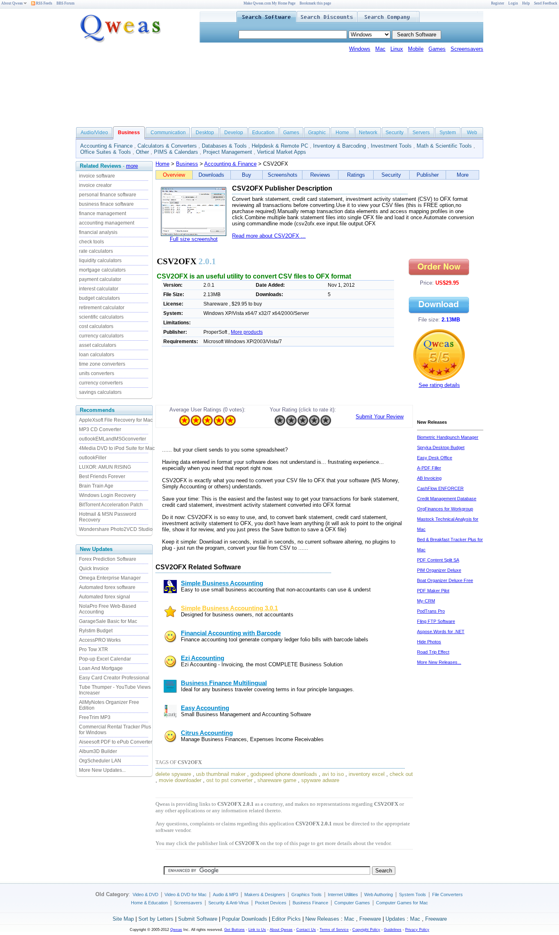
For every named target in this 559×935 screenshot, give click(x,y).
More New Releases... (439, 662)
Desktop (205, 132)
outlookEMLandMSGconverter (112, 439)
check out (401, 774)
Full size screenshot (194, 239)
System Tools (412, 894)
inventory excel (367, 774)
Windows (359, 49)
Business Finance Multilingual (224, 683)
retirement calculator (101, 307)
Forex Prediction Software (107, 559)
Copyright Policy (366, 930)
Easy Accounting (205, 708)
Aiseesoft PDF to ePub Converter (115, 742)
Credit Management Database (446, 498)
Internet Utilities (343, 894)
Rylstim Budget (96, 631)
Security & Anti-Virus (228, 902)
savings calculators (100, 392)
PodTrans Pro (431, 611)
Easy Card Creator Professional (114, 678)
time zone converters (102, 364)
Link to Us (257, 930)
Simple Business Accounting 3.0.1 (229, 608)
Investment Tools (391, 146)
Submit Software (197, 919)
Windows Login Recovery (107, 495)
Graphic (317, 132)
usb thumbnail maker (221, 774)
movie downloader (180, 780)
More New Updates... (102, 770)
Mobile (416, 49)
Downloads (211, 175)
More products (247, 332)
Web (472, 132)
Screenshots (283, 175)
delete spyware (173, 774)
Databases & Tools (224, 146)
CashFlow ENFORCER (440, 488)
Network (368, 132)
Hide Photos (429, 641)
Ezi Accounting (202, 658)
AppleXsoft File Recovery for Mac (116, 420)
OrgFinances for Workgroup (445, 508)
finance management (102, 213)
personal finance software (107, 195)
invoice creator (95, 185)
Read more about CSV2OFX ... (269, 236)
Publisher (428, 175)
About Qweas (12, 3)
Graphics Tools (306, 894)
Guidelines (392, 930)
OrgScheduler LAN (100, 761)
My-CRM (426, 600)
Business (187, 164)
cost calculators (96, 326)
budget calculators (99, 298)
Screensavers (467, 49)
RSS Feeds (43, 3)
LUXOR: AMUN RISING (105, 467)
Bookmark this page (315, 3)
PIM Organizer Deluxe (439, 570)
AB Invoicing (429, 478)
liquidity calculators (100, 260)
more (132, 166)
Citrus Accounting (207, 733)
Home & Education (149, 902)
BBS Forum (65, 3)
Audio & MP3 (225, 894)
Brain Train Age (96, 486)
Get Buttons (234, 930)
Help (526, 3)
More (463, 175)
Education (263, 132)
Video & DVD (145, 894)
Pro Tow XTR (93, 649)
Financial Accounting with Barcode (231, 633)
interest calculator (98, 289)
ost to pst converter (229, 780)
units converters (96, 373)
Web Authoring (378, 894)
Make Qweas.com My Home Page (269, 3)
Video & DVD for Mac (186, 894)
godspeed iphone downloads (283, 774)
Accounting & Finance (106, 146)
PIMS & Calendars (176, 152)
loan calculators (96, 354)
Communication (168, 132)
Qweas (176, 930)
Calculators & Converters (167, 146)
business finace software (106, 204)
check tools (91, 242)
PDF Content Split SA (438, 559)
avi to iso (333, 774)
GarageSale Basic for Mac (108, 621)
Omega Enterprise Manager (110, 578)
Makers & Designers (264, 894)
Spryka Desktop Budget (440, 447)
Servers (421, 132)
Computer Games (352, 902)
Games (437, 49)
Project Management (227, 152)
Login (513, 3)
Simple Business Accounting (222, 583)
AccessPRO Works (100, 640)
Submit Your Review (379, 417)
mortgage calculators (102, 270)
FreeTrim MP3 (94, 717)
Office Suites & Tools (105, 152)
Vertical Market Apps (281, 152)
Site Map (123, 919)
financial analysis (98, 232)
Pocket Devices (270, 902)
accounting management (106, 223)
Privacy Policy (417, 930)
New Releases (322, 919)
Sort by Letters (156, 919)
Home (342, 132)
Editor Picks (286, 919)
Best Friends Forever (102, 476)
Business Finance (310, 902)
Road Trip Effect (433, 652)
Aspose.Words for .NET (440, 631)
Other (142, 152)
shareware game (276, 780)
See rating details (439, 385)
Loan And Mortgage (101, 668)
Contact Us (306, 930)
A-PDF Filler (429, 467)
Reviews (320, 175)
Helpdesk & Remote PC (280, 146)
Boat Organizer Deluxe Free (445, 580)
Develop (233, 132)
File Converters (447, 894)
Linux (396, 49)
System (448, 132)
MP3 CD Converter (100, 429)
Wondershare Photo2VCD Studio (116, 529)
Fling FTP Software (436, 621)
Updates (395, 919)
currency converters (101, 383)
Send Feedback (545, 3)
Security (394, 132)
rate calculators (96, 251)
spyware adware (320, 780)
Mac (380, 49)
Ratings (356, 175)
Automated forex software (107, 587)
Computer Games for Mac (402, 902)
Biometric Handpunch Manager (447, 437)
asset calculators (97, 345)
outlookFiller (92, 458)
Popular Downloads (244, 919)
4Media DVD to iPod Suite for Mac (117, 448)
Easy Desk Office (434, 457)
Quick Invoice (94, 568)
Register (497, 3)
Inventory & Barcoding (339, 146)
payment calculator (100, 279)
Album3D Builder (98, 751)
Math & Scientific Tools (444, 146)
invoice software (97, 176)
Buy (246, 175)
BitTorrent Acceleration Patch (111, 505)
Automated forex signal (104, 597)
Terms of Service (334, 930)
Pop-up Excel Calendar (105, 659)
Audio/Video (94, 132)
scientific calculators (101, 317)
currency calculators (101, 336)
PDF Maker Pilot (433, 590)
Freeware (370, 919)
